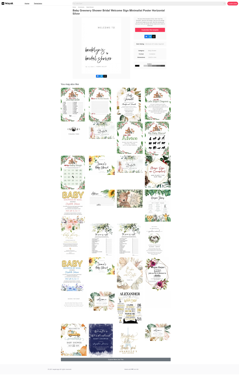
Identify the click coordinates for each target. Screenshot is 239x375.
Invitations (81, 7)
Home (27, 3)
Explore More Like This (115, 359)
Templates (38, 3)
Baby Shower (90, 7)
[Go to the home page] (7, 3)
